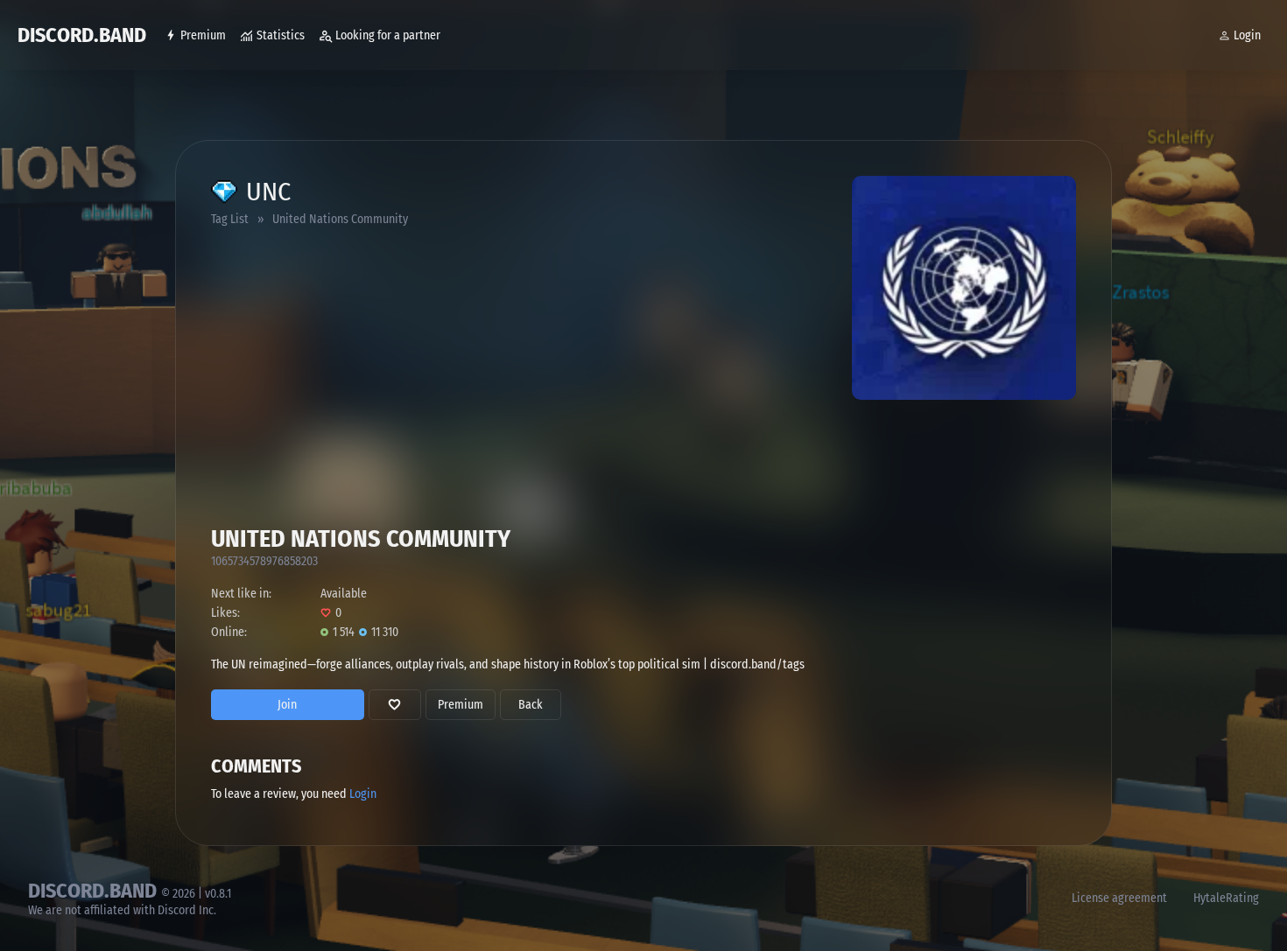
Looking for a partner (387, 35)
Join (287, 704)
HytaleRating (1226, 898)
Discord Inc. (187, 910)
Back (530, 704)
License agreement (1119, 898)
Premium (203, 35)
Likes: (225, 612)
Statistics (281, 35)
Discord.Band (82, 35)
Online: (229, 632)
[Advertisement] (393, 392)
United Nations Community (340, 219)
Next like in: (241, 593)
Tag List (230, 219)
